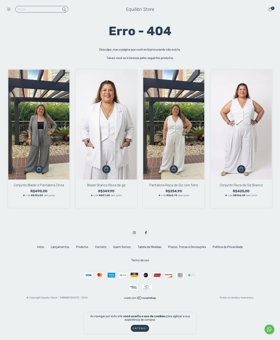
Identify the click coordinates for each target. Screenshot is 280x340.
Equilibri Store (140, 9)
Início (40, 247)
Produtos (82, 247)
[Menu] (9, 9)
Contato (100, 247)
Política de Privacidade (228, 247)
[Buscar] (64, 9)
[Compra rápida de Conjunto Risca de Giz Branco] (241, 169)
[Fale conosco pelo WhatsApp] (269, 329)
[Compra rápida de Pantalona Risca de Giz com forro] (174, 169)
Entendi (140, 328)
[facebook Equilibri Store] (145, 232)
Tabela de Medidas (150, 247)
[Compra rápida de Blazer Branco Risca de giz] (106, 169)
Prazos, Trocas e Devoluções (187, 247)
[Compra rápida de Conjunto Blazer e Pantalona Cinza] (39, 169)
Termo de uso (140, 260)
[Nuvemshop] (140, 298)
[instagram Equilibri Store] (134, 232)
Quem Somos (122, 247)
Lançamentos (60, 247)
